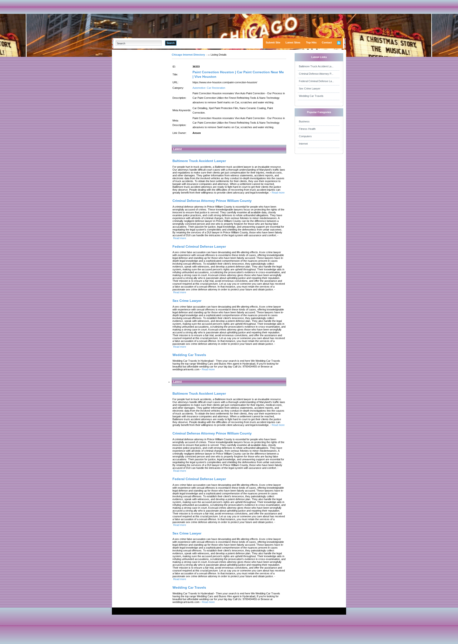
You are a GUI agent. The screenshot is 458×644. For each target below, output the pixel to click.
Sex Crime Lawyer (309, 88)
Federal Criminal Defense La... (316, 81)
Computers (305, 136)
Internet (303, 143)
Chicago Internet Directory (188, 54)
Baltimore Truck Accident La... (316, 66)
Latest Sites (293, 42)
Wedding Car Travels (311, 95)
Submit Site (273, 42)
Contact (327, 42)
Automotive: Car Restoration (209, 87)
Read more (278, 192)
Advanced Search (189, 43)
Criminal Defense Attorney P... (316, 73)
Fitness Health (307, 128)
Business (304, 121)
